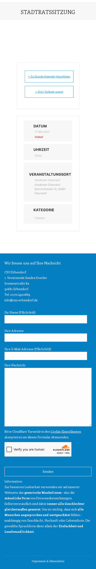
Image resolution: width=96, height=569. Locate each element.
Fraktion (40, 218)
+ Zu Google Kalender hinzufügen (49, 76)
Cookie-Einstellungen (66, 431)
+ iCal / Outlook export (49, 91)
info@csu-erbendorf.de (21, 300)
